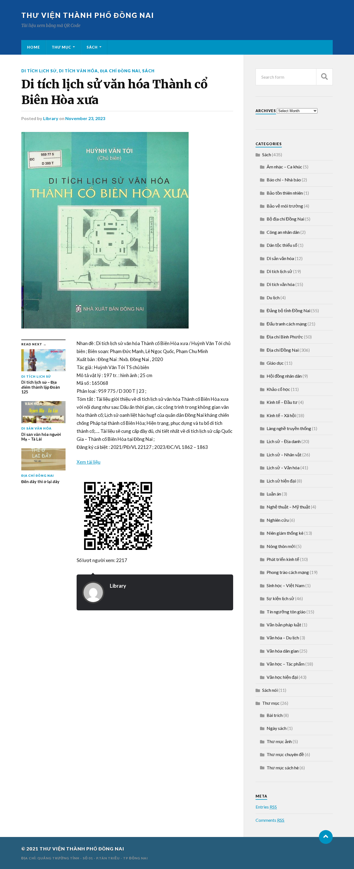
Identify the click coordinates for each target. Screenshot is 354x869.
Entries (266, 806)
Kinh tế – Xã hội (281, 415)
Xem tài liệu (88, 462)
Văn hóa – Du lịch (283, 637)
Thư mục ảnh (279, 741)
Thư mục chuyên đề (285, 754)
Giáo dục (275, 362)
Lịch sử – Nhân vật (284, 454)
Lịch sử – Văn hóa (283, 467)
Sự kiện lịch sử (280, 598)
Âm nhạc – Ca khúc (284, 166)
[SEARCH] (324, 76)
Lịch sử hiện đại (281, 480)
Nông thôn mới (281, 546)
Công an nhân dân (283, 232)
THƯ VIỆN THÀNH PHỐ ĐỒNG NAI (87, 15)
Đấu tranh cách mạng (287, 323)
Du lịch (273, 297)
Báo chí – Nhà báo (284, 179)
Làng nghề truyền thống (289, 428)
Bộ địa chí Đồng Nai (285, 218)
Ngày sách (277, 728)
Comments (270, 820)
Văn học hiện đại (282, 677)
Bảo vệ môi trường (285, 205)
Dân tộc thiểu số (282, 245)
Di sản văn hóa (280, 258)
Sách (92, 47)
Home (33, 47)
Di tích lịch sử (39, 70)
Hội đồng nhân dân (284, 375)
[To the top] (326, 837)
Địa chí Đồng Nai (120, 70)
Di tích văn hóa (78, 70)
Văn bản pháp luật (284, 624)
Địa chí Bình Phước (285, 336)
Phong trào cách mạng (288, 572)
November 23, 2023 (85, 118)
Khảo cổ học (278, 389)
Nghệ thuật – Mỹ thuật (288, 506)
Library (50, 118)
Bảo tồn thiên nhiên (285, 192)
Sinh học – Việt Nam (285, 585)
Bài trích (275, 715)
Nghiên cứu (278, 520)
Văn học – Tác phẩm (285, 663)
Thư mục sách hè (283, 767)
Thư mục (61, 47)
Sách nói (270, 690)
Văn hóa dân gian (283, 650)
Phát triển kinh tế (283, 559)
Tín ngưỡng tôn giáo (286, 611)
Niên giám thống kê (285, 533)
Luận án (274, 493)
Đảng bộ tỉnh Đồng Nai (288, 310)
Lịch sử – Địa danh (284, 441)
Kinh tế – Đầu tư (282, 402)
